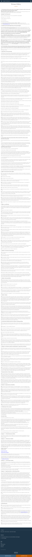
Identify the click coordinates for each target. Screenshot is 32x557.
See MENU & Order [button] (24, 555)
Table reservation (3, 544)
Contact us (2, 546)
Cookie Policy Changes (13, 531)
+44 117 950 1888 (4, 538)
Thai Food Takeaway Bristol (3, 549)
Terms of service (7, 531)
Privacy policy (2, 531)
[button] (30, 1)
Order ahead (2, 545)
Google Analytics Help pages (5, 452)
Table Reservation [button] (8, 555)
